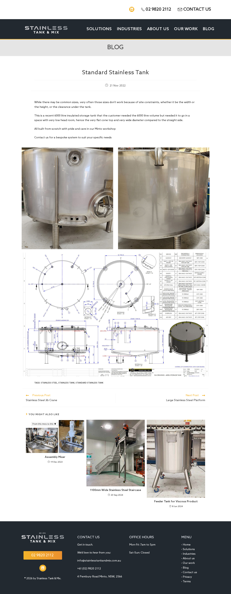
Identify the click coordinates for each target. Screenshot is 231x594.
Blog (186, 567)
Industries (189, 554)
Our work (189, 563)
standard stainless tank (89, 383)
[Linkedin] (131, 9)
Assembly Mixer (55, 457)
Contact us (190, 572)
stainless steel (49, 383)
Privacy (187, 577)
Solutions (189, 549)
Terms (187, 581)
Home (187, 544)
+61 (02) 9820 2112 (89, 568)
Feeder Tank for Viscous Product (176, 501)
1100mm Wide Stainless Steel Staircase (115, 490)
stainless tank (66, 383)
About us (189, 558)
